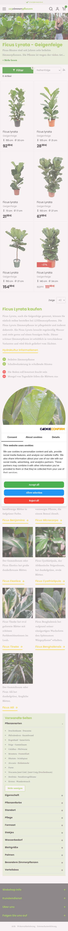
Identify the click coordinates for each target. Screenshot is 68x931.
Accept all (34, 484)
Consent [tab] (12, 437)
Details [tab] (56, 437)
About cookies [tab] (34, 437)
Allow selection (34, 492)
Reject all (34, 500)
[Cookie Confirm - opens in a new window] (52, 429)
